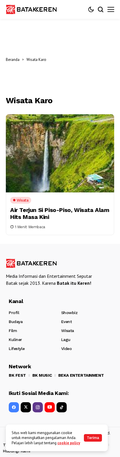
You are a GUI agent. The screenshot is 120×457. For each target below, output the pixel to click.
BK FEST (17, 375)
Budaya (15, 321)
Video (66, 348)
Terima (93, 438)
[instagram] (38, 407)
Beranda (13, 59)
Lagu (65, 339)
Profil (14, 312)
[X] (26, 407)
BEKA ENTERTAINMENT (81, 375)
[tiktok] (62, 407)
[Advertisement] (81, 59)
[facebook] (14, 407)
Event (66, 321)
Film (13, 330)
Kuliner (15, 339)
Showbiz (69, 312)
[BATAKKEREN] (35, 9)
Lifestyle (16, 348)
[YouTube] (50, 407)
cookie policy (68, 442)
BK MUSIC (42, 375)
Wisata (67, 330)
